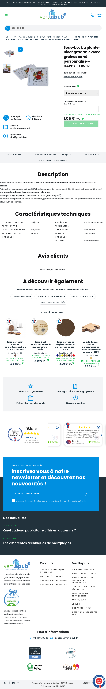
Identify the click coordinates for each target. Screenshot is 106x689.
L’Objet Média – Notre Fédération (84, 588)
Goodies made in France (53, 580)
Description (14, 154)
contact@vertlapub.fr (66, 638)
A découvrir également (53, 160)
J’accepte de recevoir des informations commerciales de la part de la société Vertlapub (51, 501)
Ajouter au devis (83, 123)
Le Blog (76, 604)
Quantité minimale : (75, 101)
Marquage (71, 86)
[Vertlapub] (53, 14)
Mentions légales (51, 683)
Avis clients (92, 154)
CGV (62, 683)
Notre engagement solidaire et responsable (82, 580)
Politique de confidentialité (53, 686)
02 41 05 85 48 (40, 638)
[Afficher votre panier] (100, 15)
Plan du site (37, 683)
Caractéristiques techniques (53, 154)
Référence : (70, 73)
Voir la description (73, 76)
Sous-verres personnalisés (55, 37)
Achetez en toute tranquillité (82, 594)
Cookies (69, 683)
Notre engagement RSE (85, 573)
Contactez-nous (82, 608)
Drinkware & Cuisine (24, 37)
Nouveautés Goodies (51, 576)
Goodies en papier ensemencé (51, 296)
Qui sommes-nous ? (83, 569)
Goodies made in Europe (82, 296)
